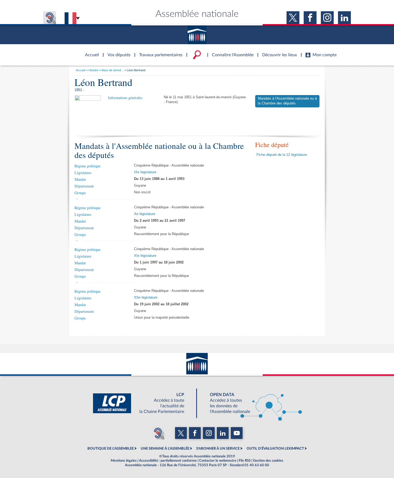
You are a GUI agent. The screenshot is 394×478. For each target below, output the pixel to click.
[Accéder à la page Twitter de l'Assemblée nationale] (293, 17)
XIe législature (145, 256)
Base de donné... (113, 70)
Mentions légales (124, 460)
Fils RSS (245, 460)
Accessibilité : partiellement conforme (168, 460)
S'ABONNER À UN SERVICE (218, 448)
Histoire (93, 70)
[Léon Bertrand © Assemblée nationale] (88, 112)
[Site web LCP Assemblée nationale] (143, 403)
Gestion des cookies (268, 460)
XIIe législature (145, 297)
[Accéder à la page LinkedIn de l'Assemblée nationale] (344, 17)
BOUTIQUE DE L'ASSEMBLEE (110, 448)
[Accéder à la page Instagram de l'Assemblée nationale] (327, 17)
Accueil (80, 70)
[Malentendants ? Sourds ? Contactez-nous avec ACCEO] (49, 17)
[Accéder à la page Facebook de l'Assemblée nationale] (310, 17)
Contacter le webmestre (217, 460)
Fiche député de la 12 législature (282, 155)
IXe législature (145, 172)
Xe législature (144, 214)
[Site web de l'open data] (251, 403)
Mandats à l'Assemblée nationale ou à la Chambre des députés (287, 101)
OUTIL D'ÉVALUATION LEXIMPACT (275, 448)
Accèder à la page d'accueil (90, 51)
